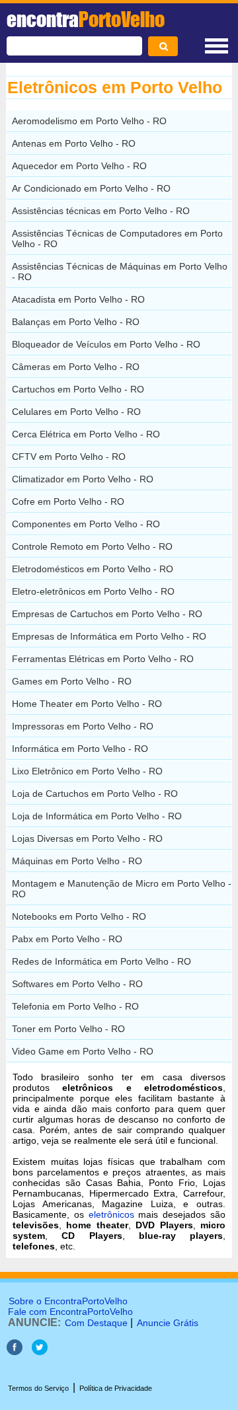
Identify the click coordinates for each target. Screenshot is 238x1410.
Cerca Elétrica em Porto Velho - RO (86, 434)
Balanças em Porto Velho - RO (75, 321)
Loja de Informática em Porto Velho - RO (97, 816)
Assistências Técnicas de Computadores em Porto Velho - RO (117, 238)
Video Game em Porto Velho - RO (82, 1051)
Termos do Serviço (38, 1388)
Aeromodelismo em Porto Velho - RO (89, 121)
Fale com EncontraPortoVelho (70, 1311)
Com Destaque (96, 1322)
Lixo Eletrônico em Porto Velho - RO (87, 771)
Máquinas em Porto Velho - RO (77, 861)
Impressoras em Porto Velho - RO (82, 726)
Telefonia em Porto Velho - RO (75, 1006)
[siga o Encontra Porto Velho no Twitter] (40, 1351)
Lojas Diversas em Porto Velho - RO (87, 838)
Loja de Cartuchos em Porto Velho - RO (95, 793)
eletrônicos (111, 1214)
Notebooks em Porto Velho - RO (79, 916)
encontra (86, 19)
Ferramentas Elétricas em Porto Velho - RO (103, 658)
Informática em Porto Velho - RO (80, 748)
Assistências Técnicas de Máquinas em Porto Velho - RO (119, 271)
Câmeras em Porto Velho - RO (75, 366)
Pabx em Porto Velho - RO (67, 939)
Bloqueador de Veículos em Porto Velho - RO (106, 344)
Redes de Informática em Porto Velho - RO (101, 961)
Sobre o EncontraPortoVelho (68, 1301)
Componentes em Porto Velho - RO (86, 524)
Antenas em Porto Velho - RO (74, 143)
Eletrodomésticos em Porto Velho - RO (92, 569)
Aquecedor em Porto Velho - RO (79, 166)
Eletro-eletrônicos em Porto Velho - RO (93, 591)
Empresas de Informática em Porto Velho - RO (109, 636)
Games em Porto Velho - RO (72, 681)
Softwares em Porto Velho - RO (77, 984)
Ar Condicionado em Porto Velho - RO (91, 188)
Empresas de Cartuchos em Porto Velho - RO (107, 614)
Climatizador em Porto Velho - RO (82, 479)
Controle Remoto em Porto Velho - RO (92, 546)
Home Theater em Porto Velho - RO (87, 703)
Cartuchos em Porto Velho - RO (78, 389)
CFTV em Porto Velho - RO (69, 456)
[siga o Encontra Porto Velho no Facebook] (16, 1351)
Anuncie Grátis (167, 1322)
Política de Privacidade (115, 1388)
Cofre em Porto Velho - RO (68, 501)
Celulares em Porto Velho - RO (76, 411)
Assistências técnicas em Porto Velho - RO (101, 210)
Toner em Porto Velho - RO (68, 1028)
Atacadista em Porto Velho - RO (78, 299)
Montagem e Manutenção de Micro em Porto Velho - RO (121, 888)
